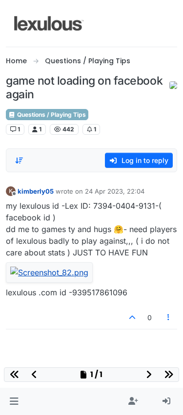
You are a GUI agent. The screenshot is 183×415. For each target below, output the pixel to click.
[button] (14, 401)
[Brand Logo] (49, 23)
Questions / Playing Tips (51, 114)
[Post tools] (169, 317)
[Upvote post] (132, 317)
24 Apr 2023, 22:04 (114, 191)
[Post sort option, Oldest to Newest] (19, 160)
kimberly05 (36, 191)
